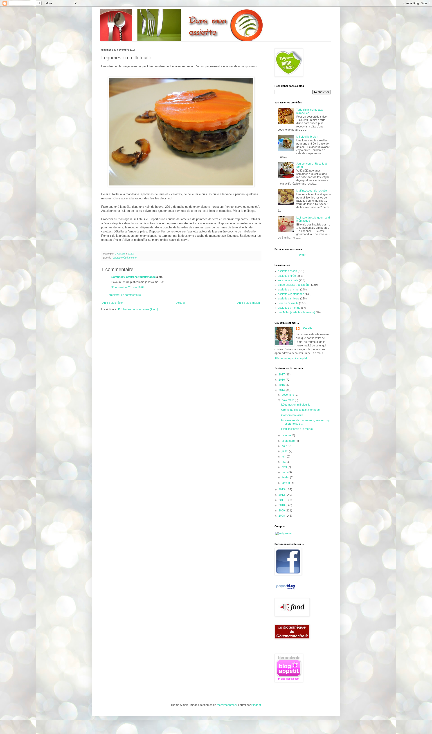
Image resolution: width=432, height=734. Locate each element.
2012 (282, 494)
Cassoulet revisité (292, 415)
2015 (282, 384)
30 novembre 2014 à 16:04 (127, 287)
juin (284, 456)
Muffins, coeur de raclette (311, 190)
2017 (282, 374)
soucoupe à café (288, 280)
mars (285, 472)
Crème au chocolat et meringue (300, 409)
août (285, 446)
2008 (282, 515)
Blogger (256, 705)
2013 (282, 489)
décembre (288, 394)
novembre (288, 400)
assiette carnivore (288, 298)
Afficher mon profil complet (290, 358)
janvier (286, 482)
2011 (282, 500)
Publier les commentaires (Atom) (138, 309)
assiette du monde (289, 307)
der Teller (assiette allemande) (296, 312)
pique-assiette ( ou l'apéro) (294, 284)
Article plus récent (113, 302)
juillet (285, 451)
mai (284, 461)
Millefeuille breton (307, 136)
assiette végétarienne (125, 257)
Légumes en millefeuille (295, 404)
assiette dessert (287, 271)
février (286, 477)
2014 (282, 390)
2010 (282, 505)
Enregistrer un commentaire (124, 295)
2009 (282, 510)
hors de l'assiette (288, 303)
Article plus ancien (248, 302)
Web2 (302, 255)
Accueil (180, 302)
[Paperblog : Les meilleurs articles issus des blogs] (285, 589)
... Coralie (306, 328)
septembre (288, 440)
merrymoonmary (227, 705)
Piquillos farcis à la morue (297, 429)
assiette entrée (287, 275)
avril (285, 467)
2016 (282, 379)
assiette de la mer (288, 289)
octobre (287, 435)
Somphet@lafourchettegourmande (133, 277)
